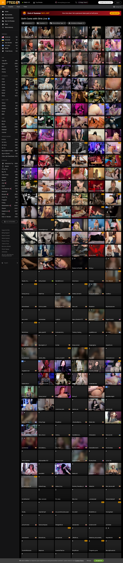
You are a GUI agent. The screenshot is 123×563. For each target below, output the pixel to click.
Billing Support (5, 233)
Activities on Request (76, 23)
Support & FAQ (5, 230)
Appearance (28, 23)
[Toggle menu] (3, 2)
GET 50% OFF (114, 13)
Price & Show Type (58, 23)
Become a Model (6, 246)
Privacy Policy (5, 241)
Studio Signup (5, 249)
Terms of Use (5, 243)
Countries (42, 23)
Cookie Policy (79, 560)
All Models (4, 252)
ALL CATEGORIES (10, 221)
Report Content (6, 235)
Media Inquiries (6, 238)
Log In (117, 2)
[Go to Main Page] (13, 2)
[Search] (76, 2)
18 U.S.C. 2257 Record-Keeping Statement (8, 255)
